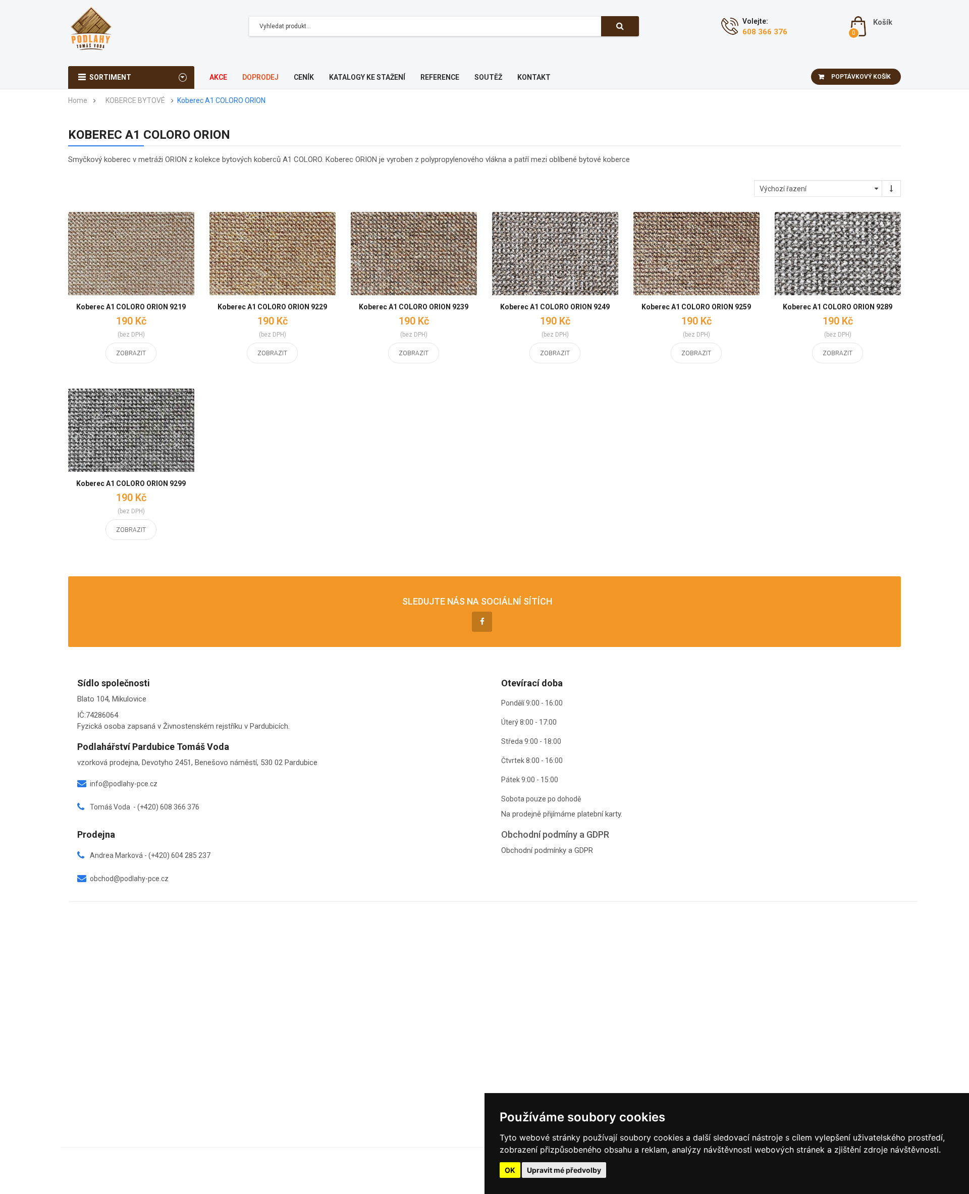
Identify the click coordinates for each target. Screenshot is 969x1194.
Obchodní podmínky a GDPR (547, 850)
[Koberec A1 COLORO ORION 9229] (272, 253)
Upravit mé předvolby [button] (564, 1170)
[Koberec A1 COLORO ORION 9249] (555, 253)
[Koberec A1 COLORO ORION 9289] (838, 253)
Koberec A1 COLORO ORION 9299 (131, 483)
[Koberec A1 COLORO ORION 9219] (131, 253)
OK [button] (510, 1170)
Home (77, 100)
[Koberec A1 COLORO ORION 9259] (696, 253)
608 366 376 (764, 31)
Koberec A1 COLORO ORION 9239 (413, 307)
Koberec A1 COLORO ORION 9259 (696, 307)
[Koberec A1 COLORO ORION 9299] (131, 430)
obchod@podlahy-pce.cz (129, 879)
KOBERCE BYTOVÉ (135, 100)
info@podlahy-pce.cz (123, 784)
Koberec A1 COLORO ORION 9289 (837, 307)
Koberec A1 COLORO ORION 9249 (555, 307)
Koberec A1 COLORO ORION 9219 (131, 307)
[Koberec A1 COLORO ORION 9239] (414, 253)
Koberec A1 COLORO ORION (221, 100)
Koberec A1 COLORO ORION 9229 (272, 307)
